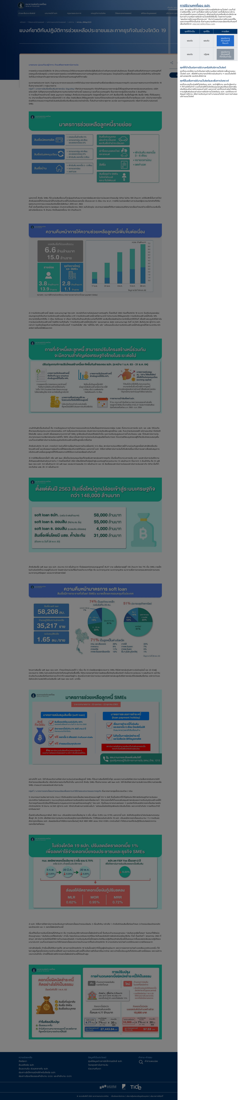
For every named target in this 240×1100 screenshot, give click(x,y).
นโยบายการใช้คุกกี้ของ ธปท (203, 23)
